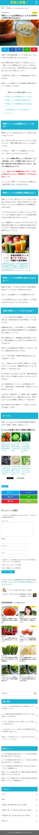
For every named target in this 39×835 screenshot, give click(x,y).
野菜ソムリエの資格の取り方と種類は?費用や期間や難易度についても (5, 446)
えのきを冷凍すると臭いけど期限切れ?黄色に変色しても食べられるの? (15, 470)
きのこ (4, 794)
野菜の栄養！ (19, 2)
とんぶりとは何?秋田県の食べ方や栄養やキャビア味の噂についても (18, 708)
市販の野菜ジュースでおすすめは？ (17, 109)
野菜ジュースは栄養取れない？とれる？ (18, 96)
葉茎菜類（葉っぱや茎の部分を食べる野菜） (16, 815)
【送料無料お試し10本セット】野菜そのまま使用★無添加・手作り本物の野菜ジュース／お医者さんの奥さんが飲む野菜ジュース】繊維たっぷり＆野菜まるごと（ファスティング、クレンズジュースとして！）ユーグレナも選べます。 (15, 266)
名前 (3, 538)
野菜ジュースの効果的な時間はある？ (17, 100)
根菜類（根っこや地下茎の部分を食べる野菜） (17, 810)
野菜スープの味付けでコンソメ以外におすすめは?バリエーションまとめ (18, 738)
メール (4, 545)
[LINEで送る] (21, 478)
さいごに (8, 113)
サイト (3, 552)
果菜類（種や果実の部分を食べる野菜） (15, 804)
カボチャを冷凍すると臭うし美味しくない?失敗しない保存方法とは (18, 723)
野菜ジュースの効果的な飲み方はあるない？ (18, 105)
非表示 (29, 92)
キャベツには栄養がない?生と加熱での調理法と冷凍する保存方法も (15, 446)
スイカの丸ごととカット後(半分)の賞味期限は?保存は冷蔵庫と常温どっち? (25, 447)
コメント (4, 521)
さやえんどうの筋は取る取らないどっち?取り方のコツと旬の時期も (25, 470)
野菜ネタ (5, 486)
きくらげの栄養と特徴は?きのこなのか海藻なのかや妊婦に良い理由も (5, 470)
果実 (3, 799)
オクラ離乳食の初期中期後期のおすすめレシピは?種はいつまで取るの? (18, 715)
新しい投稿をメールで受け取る (12, 568)
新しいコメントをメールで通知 (12, 565)
